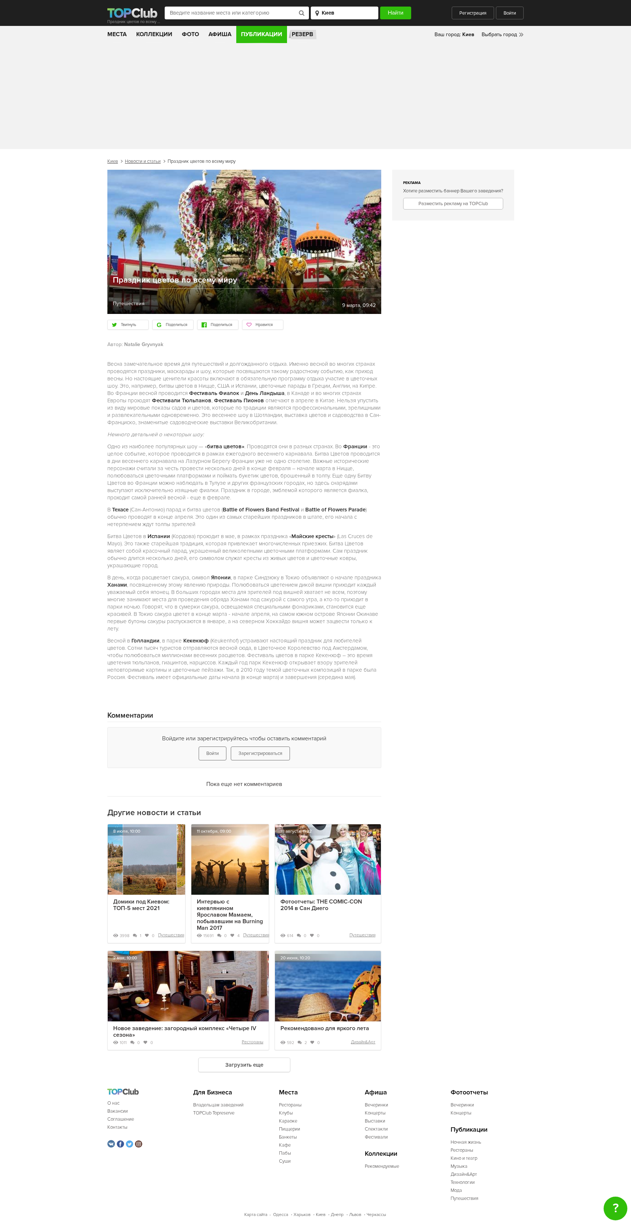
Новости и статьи (143, 161)
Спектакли (376, 1129)
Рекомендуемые (382, 1166)
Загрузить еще (244, 1065)
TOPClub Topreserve (213, 1113)
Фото (190, 34)
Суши (285, 1161)
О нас (113, 1103)
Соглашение (120, 1119)
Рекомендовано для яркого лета (324, 1028)
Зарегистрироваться (260, 753)
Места (117, 34)
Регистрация (472, 13)
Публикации (261, 34)
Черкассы (376, 1214)
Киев (112, 161)
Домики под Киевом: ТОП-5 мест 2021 (141, 905)
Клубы (286, 1113)
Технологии (463, 1182)
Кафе (285, 1145)
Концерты (375, 1113)
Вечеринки (376, 1105)
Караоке (288, 1121)
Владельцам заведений (218, 1105)
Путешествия (171, 935)
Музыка (459, 1166)
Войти (510, 13)
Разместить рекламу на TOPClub (453, 204)
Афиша (220, 34)
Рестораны (252, 1042)
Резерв (302, 34)
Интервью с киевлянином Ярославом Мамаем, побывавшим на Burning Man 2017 (230, 914)
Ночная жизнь (466, 1142)
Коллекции (154, 34)
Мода (456, 1190)
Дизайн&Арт (363, 1042)
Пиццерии (289, 1129)
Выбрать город (499, 34)
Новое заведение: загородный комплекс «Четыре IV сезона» (184, 1031)
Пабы (285, 1153)
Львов (355, 1214)
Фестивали (376, 1137)
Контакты (117, 1127)
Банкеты (288, 1137)
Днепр (337, 1214)
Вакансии (117, 1111)
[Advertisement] (315, 98)
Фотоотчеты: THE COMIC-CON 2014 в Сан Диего (321, 905)
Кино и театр (464, 1158)
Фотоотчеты (469, 1092)
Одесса (280, 1214)
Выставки (375, 1121)
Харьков (302, 1214)
